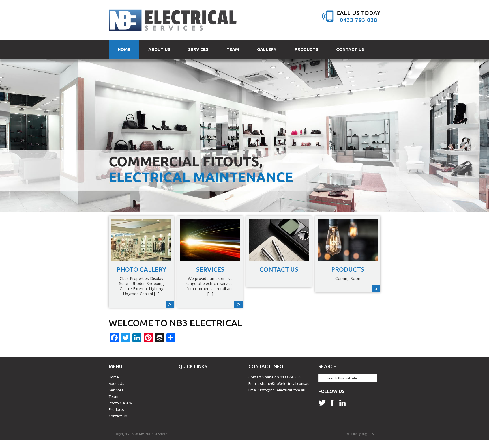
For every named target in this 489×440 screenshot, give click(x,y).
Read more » (141, 262)
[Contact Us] (279, 240)
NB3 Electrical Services (173, 20)
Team (232, 49)
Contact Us (350, 49)
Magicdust (368, 434)
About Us (159, 49)
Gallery (266, 49)
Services (198, 49)
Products (306, 49)
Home (124, 49)
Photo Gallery (120, 403)
